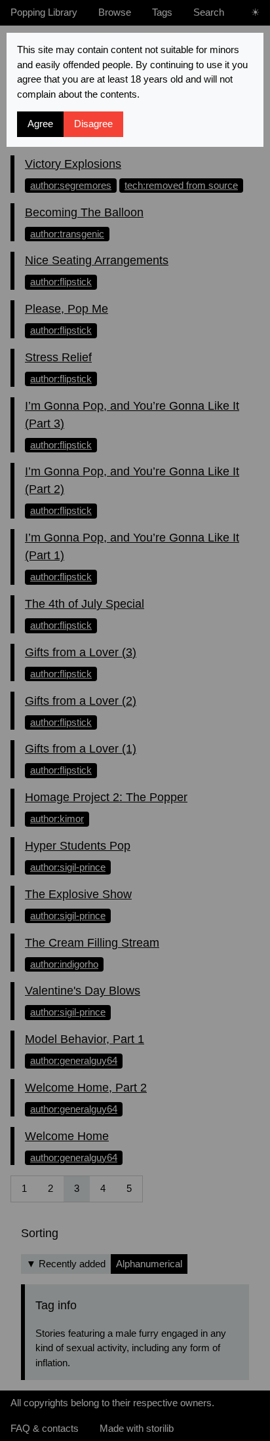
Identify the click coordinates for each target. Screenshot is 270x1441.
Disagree (93, 123)
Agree (40, 123)
